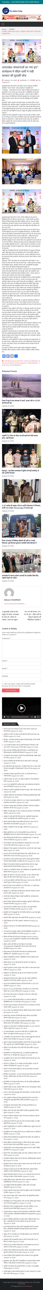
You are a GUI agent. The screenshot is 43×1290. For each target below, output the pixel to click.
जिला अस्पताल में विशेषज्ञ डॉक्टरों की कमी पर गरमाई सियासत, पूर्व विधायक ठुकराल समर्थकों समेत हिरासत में (19, 542)
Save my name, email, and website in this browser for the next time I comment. (18, 685)
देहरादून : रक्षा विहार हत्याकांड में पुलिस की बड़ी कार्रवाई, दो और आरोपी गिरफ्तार (20, 472)
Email (5, 668)
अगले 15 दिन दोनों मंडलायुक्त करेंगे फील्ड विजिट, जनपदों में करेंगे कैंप (22, 1092)
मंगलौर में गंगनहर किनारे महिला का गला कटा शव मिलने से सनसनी (21, 1069)
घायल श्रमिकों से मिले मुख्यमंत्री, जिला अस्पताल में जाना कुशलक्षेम (21, 1255)
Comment (6, 638)
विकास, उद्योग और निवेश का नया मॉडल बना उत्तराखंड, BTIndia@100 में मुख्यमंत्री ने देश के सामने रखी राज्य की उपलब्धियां (20, 946)
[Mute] (35, 717)
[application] (21, 708)
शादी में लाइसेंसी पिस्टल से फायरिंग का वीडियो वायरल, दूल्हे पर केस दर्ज (22, 1126)
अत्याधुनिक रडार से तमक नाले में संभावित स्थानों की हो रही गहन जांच (22, 1058)
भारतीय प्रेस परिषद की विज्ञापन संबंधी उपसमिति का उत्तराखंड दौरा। (21, 896)
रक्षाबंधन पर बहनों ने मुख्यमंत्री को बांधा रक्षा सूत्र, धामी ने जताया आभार (22, 790)
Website (5, 676)
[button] (22, 708)
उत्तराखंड (32, 80)
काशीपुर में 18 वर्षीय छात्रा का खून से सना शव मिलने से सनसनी (20, 973)
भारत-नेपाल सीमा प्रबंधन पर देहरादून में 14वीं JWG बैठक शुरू (20, 994)
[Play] (5, 717)
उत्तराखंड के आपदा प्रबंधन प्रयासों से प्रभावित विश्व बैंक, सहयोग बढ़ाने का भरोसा (20, 577)
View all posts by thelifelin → (15, 604)
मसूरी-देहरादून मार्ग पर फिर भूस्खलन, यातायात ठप (17, 921)
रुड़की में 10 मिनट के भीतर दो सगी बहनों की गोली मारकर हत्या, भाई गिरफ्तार (20, 437)
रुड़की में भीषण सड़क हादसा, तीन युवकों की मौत (16, 917)
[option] (26, 2)
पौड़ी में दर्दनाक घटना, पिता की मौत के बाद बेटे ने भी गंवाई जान (20, 962)
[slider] (20, 716)
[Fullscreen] (38, 717)
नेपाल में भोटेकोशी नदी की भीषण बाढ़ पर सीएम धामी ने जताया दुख (21, 761)
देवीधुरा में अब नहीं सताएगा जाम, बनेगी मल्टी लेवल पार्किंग (18, 1047)
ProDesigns (27, 1286)
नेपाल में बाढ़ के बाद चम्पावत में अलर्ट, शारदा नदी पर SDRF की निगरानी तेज (21, 402)
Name (5, 661)
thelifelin (23, 80)
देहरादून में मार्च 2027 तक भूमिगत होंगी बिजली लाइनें (18, 926)
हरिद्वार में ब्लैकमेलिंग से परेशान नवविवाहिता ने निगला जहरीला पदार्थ (21, 957)
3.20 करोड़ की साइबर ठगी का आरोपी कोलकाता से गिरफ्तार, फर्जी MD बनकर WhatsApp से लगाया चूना (21, 506)
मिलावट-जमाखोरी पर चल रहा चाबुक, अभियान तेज (17, 827)
